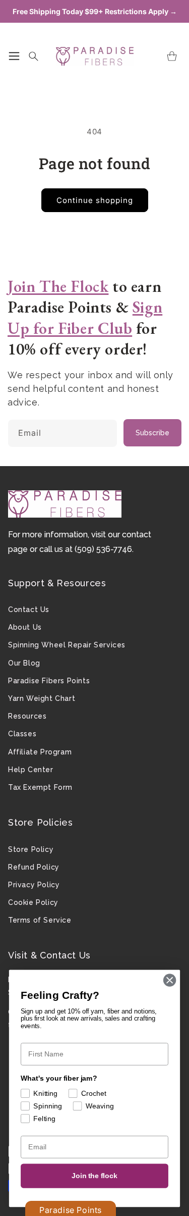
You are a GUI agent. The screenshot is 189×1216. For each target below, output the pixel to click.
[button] (14, 56)
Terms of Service (40, 920)
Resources (27, 716)
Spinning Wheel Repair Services (66, 645)
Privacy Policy (33, 885)
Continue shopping (94, 200)
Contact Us (28, 609)
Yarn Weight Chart (41, 698)
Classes (22, 734)
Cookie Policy (33, 902)
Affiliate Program (40, 752)
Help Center (30, 770)
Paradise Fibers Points (49, 681)
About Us (25, 627)
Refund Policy (33, 867)
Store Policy (30, 849)
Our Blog (24, 663)
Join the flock (94, 1176)
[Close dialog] (169, 980)
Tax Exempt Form (40, 787)
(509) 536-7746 (103, 549)
